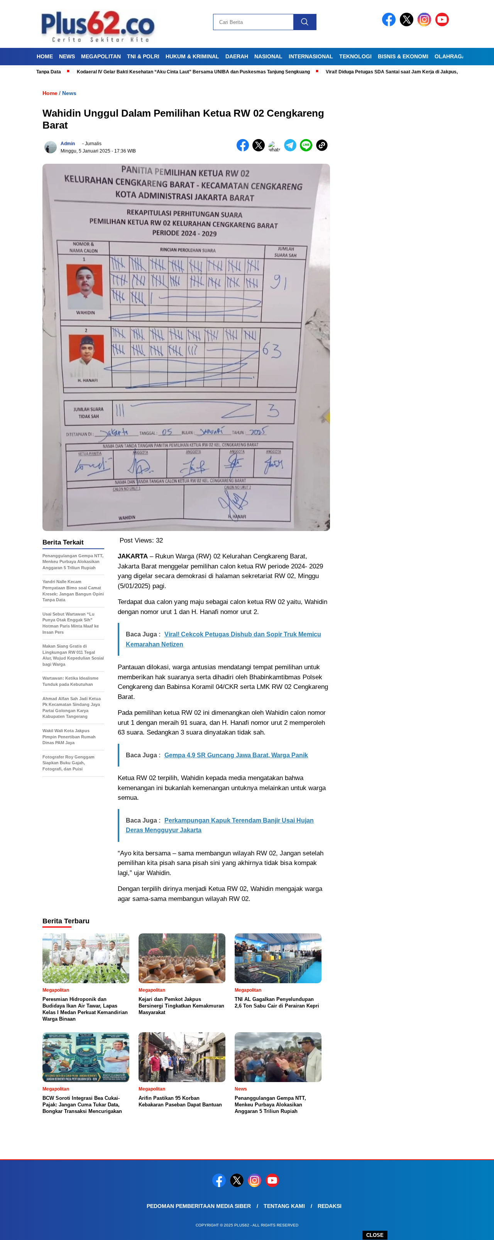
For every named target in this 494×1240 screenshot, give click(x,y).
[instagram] (426, 24)
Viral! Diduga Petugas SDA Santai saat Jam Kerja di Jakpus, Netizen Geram (377, 72)
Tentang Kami (284, 1206)
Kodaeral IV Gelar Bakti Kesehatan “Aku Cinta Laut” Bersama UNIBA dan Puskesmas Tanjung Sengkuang (162, 72)
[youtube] (443, 24)
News (67, 56)
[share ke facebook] (244, 150)
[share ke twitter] (260, 150)
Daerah (236, 56)
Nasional (268, 56)
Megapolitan (101, 56)
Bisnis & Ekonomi (403, 56)
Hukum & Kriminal (192, 56)
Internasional (311, 56)
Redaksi (330, 1206)
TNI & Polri (143, 56)
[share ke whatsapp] (276, 150)
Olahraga (450, 56)
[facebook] (390, 24)
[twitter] (408, 24)
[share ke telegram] (292, 150)
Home (45, 56)
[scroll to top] (473, 1228)
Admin (68, 143)
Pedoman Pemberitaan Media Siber (199, 1206)
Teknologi (355, 56)
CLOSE (375, 1235)
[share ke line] (308, 150)
